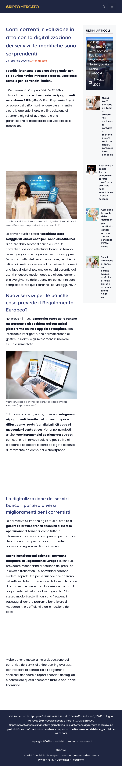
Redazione (78, 759)
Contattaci (85, 741)
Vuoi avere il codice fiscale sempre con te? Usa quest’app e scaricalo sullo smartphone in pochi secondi (106, 182)
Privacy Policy (46, 759)
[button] (104, 6)
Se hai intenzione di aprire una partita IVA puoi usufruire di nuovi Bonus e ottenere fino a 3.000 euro (107, 277)
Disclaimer (63, 759)
